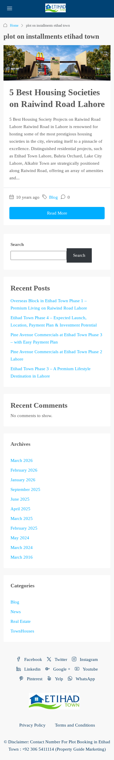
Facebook (32, 659)
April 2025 (20, 508)
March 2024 (22, 547)
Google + (61, 669)
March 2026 (22, 460)
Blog (53, 197)
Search (17, 244)
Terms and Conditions (75, 725)
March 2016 (22, 557)
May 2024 (20, 537)
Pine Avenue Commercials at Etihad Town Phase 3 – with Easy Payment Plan (56, 338)
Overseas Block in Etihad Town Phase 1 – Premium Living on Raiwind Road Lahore (49, 304)
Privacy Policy (32, 725)
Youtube (90, 669)
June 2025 (20, 499)
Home (14, 25)
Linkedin (32, 669)
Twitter (60, 659)
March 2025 (22, 518)
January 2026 (23, 479)
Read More (57, 213)
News (16, 611)
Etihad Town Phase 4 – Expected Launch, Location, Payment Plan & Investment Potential (54, 321)
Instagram (88, 659)
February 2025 (24, 528)
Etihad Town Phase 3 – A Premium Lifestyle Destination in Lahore (51, 372)
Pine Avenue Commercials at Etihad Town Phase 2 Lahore (56, 355)
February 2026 (24, 470)
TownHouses (22, 631)
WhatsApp (85, 678)
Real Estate (21, 621)
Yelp (58, 678)
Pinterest (34, 678)
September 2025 (25, 489)
